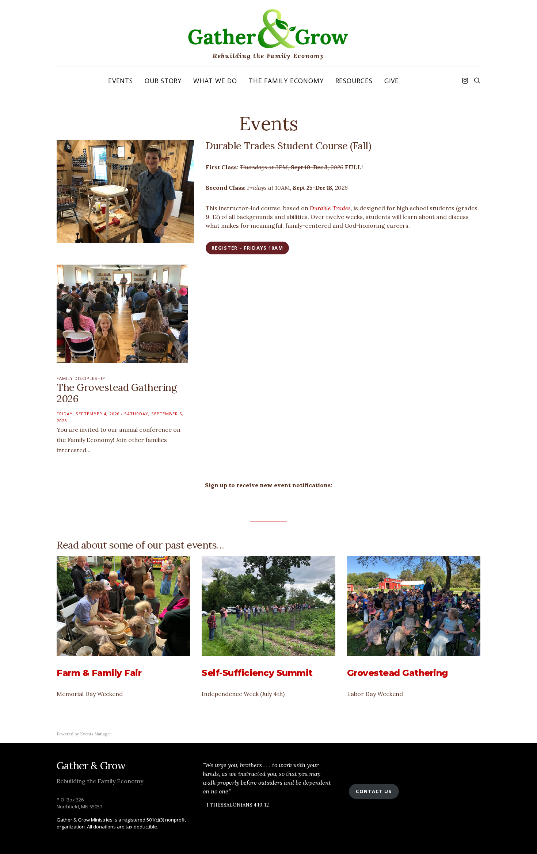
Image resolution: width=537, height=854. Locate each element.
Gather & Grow (91, 766)
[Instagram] (465, 81)
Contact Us (374, 791)
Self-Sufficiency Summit (257, 673)
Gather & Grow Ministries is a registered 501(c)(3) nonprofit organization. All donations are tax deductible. (121, 823)
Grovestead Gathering (397, 673)
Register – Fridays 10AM (247, 248)
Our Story (163, 80)
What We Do (215, 80)
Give (391, 80)
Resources (354, 80)
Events (120, 80)
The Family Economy (286, 80)
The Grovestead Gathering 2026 (116, 393)
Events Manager (95, 733)
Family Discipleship (81, 378)
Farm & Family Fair (99, 673)
